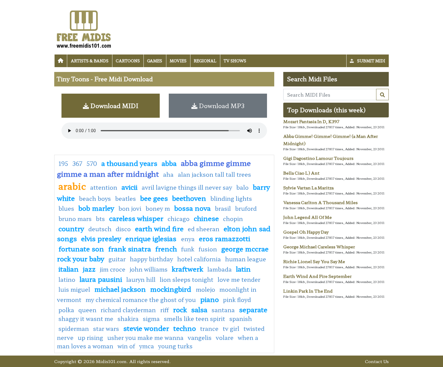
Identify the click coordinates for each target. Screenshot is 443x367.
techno (184, 328)
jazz (89, 268)
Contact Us (377, 361)
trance (209, 328)
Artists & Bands (89, 61)
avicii (129, 186)
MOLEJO (205, 289)
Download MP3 (220, 105)
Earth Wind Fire (159, 228)
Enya (188, 239)
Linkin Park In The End (308, 291)
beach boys (95, 198)
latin (243, 268)
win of (126, 346)
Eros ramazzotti (224, 238)
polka (66, 310)
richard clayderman (129, 310)
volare (225, 337)
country (71, 228)
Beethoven (189, 198)
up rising (90, 337)
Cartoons (128, 61)
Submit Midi (370, 61)
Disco (123, 229)
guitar (117, 259)
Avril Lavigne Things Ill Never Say (187, 187)
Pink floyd (237, 299)
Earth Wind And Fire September (317, 276)
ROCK (180, 309)
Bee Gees (154, 198)
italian (68, 268)
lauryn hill (141, 279)
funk (187, 249)
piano (209, 299)
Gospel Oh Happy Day (305, 232)
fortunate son (81, 248)
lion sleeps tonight (186, 279)
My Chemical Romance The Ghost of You (141, 299)
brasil (223, 208)
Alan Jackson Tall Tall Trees (214, 174)
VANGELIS (200, 337)
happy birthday (151, 259)
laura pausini (101, 279)
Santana (223, 310)
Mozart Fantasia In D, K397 (311, 121)
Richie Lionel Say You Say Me (314, 261)
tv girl (231, 328)
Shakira (128, 318)
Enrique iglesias (151, 238)
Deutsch (100, 229)
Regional (205, 61)
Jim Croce (112, 269)
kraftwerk (187, 268)
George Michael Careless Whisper (319, 247)
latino (66, 279)
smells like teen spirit (194, 318)
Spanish (240, 318)
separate (253, 309)
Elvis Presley (101, 238)
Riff (164, 310)
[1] (382, 94)
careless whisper (136, 218)
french (166, 248)
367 (77, 163)
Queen (87, 310)
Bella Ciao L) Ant (301, 173)
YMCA (146, 346)
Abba (169, 163)
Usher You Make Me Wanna (145, 337)
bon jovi (129, 208)
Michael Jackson (120, 289)
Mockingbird (171, 289)
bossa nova (192, 208)
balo (242, 187)
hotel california (199, 259)
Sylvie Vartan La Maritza (308, 188)
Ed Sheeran (203, 229)
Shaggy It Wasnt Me (85, 318)
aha (168, 174)
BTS (100, 218)
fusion (208, 249)
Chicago (179, 218)
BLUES (66, 208)
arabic (72, 185)
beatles (125, 198)
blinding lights (231, 198)
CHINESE (206, 218)
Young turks (175, 346)
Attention (103, 187)
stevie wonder (146, 328)
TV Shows (235, 61)
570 (91, 163)
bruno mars (75, 218)
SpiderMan (73, 328)
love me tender (239, 279)
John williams (149, 269)
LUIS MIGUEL (74, 289)
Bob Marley (96, 208)
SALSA (199, 309)
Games (154, 61)
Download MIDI (113, 105)
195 (63, 163)
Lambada (219, 269)
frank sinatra (129, 248)
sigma (151, 318)
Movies (178, 61)
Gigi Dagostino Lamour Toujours (318, 158)
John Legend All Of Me (307, 217)
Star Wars (106, 328)
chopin (233, 218)
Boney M (158, 208)
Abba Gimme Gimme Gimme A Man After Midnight (154, 168)
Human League (245, 259)
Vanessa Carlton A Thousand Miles (320, 202)
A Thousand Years (129, 163)
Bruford (246, 208)
